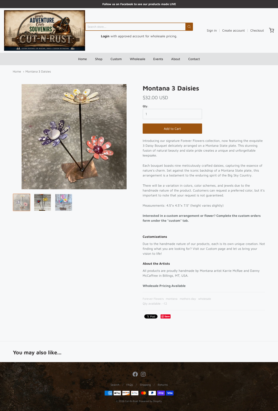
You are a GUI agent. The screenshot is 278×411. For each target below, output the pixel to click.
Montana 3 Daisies (38, 71)
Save (167, 316)
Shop (98, 59)
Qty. (145, 106)
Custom (116, 59)
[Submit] (189, 27)
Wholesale (137, 59)
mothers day (188, 298)
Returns (163, 384)
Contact (194, 59)
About (175, 59)
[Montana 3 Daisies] (21, 202)
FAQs (129, 384)
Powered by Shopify (150, 401)
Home (82, 59)
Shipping (145, 384)
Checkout (257, 30)
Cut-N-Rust (131, 401)
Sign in (212, 30)
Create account (233, 30)
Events (158, 59)
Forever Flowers (153, 298)
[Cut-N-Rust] (44, 30)
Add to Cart (172, 128)
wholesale (204, 298)
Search (115, 384)
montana (171, 298)
